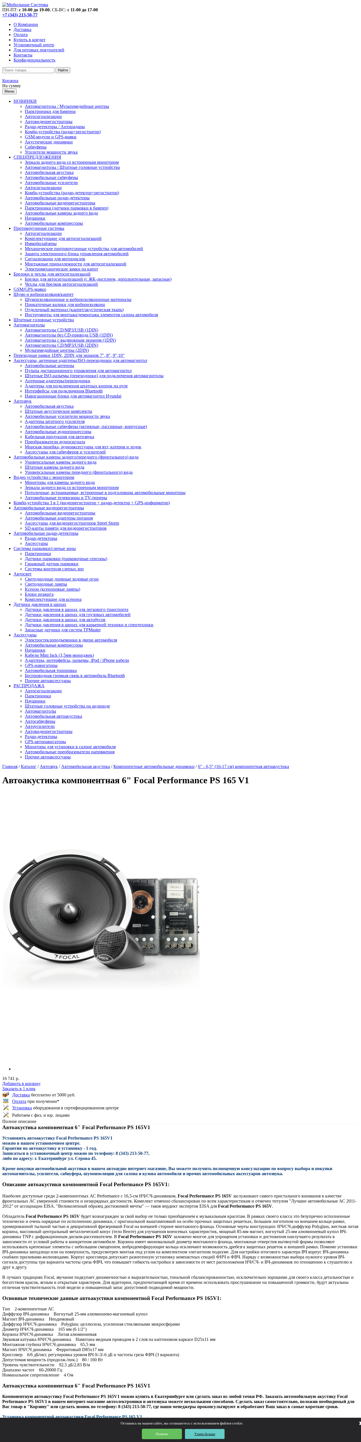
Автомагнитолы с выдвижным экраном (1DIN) (70, 340)
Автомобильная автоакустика (53, 716)
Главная (9, 766)
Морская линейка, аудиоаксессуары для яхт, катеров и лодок (83, 446)
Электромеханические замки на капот (61, 269)
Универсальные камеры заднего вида (60, 462)
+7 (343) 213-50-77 (20, 14)
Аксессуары (36, 543)
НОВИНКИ (25, 101)
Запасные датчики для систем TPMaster (63, 629)
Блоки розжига (39, 594)
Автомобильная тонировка (51, 670)
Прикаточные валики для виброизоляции (65, 304)
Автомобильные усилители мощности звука (67, 416)
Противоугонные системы (39, 228)
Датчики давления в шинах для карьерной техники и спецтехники (89, 624)
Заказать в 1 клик (19, 1088)
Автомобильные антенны (49, 365)
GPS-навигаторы (41, 665)
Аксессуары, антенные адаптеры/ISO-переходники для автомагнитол (80, 360)
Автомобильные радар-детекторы (57, 197)
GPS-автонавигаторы (45, 741)
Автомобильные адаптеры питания (59, 518)
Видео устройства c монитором (44, 477)
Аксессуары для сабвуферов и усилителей (65, 452)
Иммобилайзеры (41, 243)
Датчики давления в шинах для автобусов (65, 619)
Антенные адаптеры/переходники (57, 380)
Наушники (35, 218)
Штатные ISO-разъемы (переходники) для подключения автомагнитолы (94, 375)
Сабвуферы (36, 147)
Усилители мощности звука (51, 152)
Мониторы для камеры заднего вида (60, 482)
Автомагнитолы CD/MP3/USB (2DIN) (61, 345)
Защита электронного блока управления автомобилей (77, 253)
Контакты (23, 55)
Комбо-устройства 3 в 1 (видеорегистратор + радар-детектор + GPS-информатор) (92, 502)
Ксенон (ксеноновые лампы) (52, 589)
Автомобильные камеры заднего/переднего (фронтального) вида (76, 457)
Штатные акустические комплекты (58, 411)
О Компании (26, 24)
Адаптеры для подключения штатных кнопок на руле (76, 385)
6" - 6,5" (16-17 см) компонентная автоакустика (243, 766)
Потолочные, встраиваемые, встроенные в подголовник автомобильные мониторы (105, 492)
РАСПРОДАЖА (29, 685)
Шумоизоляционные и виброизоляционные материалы (78, 299)
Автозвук (23, 401)
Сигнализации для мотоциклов (55, 258)
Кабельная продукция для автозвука (59, 436)
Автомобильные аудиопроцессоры (58, 431)
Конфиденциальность (34, 60)
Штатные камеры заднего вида (54, 467)
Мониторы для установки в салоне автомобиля (70, 746)
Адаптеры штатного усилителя (55, 421)
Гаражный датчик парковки (51, 563)
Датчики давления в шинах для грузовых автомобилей (78, 614)
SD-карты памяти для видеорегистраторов (66, 528)
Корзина (10, 80)
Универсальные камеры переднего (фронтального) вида (79, 472)
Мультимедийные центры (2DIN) (57, 350)
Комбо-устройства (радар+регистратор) (63, 131)
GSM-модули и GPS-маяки (50, 136)
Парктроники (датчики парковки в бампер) (66, 208)
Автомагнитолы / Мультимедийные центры (67, 106)
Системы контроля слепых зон (54, 568)
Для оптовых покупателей (39, 49)
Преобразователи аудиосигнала (55, 441)
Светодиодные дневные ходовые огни (62, 579)
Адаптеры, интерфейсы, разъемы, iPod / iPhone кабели (77, 660)
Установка (22, 1107)
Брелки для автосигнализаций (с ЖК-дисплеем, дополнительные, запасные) (98, 279)
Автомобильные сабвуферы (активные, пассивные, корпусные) (86, 426)
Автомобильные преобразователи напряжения (70, 751)
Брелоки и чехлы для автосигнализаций (52, 274)
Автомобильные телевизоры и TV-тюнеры (66, 497)
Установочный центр (34, 44)
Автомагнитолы (29, 324)
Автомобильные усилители (51, 182)
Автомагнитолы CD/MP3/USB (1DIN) (61, 330)
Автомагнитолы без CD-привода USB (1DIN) (69, 335)
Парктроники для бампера (50, 111)
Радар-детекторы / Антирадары (55, 126)
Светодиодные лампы (46, 584)
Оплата (21, 34)
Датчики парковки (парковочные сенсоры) (66, 558)
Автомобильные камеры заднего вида (61, 213)
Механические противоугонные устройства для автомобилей (84, 248)
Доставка (22, 29)
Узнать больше (204, 1434)
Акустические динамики (49, 141)
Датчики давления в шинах (40, 604)
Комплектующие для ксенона (53, 599)
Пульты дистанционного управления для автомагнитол (78, 370)
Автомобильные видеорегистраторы (60, 202)
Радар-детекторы (41, 538)
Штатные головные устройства (44, 319)
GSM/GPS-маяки (30, 289)
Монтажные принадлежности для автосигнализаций (75, 263)
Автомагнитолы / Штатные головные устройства (72, 167)
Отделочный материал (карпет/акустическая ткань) (74, 309)
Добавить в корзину (21, 1083)
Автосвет (23, 573)
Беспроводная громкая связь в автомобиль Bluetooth (75, 675)
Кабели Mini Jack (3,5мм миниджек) (59, 655)
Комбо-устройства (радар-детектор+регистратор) (72, 192)
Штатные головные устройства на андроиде (67, 706)
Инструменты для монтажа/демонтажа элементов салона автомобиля (91, 314)
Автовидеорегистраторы (48, 121)
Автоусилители (40, 726)
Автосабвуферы (40, 721)
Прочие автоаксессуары (48, 680)
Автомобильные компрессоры (54, 223)
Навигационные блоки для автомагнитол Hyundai (73, 396)
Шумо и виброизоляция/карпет (44, 294)
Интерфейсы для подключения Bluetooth (64, 391)
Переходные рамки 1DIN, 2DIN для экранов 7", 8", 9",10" (69, 355)
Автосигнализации (43, 116)
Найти (63, 70)
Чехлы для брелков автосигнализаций (61, 284)
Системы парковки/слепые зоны (45, 548)
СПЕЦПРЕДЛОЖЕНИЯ (37, 157)
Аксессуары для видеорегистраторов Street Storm (72, 523)
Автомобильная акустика (49, 172)
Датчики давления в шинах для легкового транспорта (76, 609)
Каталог (28, 766)
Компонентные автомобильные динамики (154, 766)
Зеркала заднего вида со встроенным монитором (72, 162)
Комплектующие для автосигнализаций (63, 238)
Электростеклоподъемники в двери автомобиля (71, 640)
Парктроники (38, 553)
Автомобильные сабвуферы (51, 177)
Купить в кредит (29, 39)
